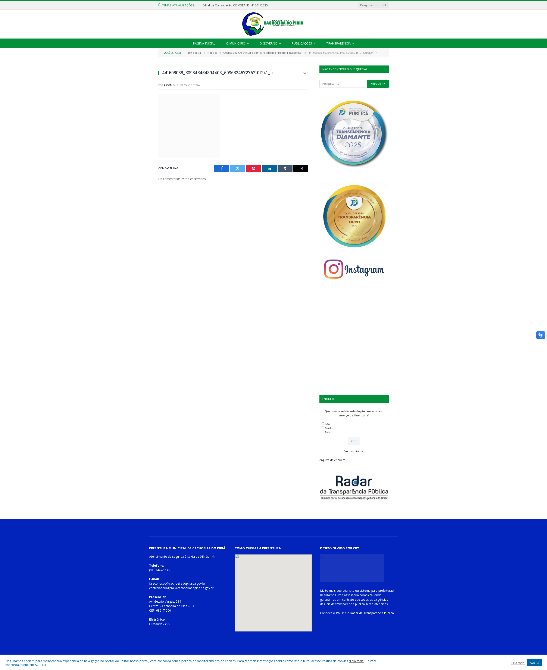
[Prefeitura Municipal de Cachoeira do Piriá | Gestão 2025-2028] (273, 24)
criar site (348, 590)
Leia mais (356, 661)
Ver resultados (354, 451)
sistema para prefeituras (376, 590)
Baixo (328, 432)
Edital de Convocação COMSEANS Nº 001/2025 (235, 5)
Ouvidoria (155, 624)
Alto (327, 424)
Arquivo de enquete (332, 460)
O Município (235, 43)
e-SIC (168, 624)
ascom (168, 85)
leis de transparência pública (345, 604)
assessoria (351, 595)
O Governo (268, 43)
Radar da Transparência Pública (372, 613)
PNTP (340, 613)
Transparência (338, 43)
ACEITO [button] (534, 662)
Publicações (302, 43)
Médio (329, 428)
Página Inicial (204, 43)
